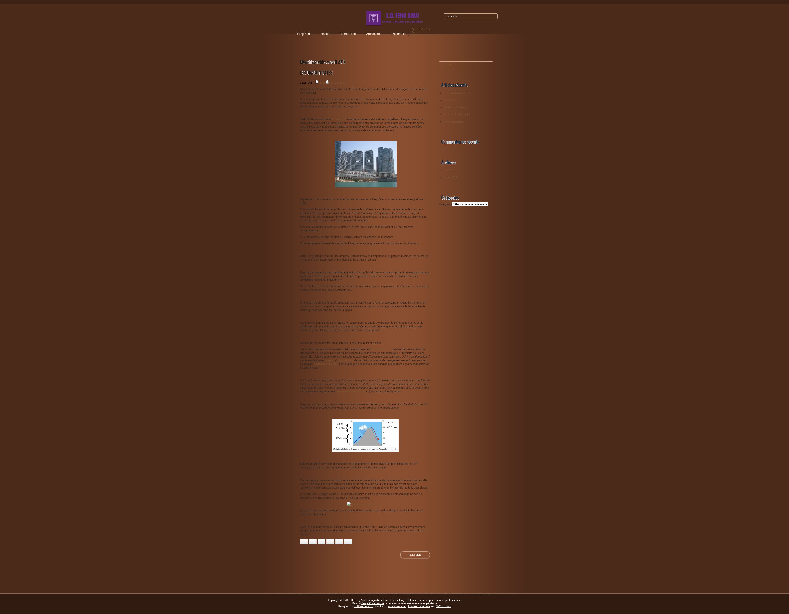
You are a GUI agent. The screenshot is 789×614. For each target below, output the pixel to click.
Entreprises (348, 34)
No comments (337, 82)
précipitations (345, 360)
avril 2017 (448, 170)
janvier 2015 (450, 177)
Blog (414, 35)
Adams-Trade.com (419, 606)
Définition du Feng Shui (457, 107)
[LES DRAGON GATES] (366, 186)
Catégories (445, 204)
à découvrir (338, 119)
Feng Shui (303, 34)
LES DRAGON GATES (457, 92)
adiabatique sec (381, 349)
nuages (329, 360)
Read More (415, 554)
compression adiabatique (350, 391)
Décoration (399, 34)
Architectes (373, 34)
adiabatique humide (325, 364)
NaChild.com (443, 606)
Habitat (325, 34)
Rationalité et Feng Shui (457, 114)
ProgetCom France (372, 603)
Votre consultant (453, 121)
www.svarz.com (397, 606)
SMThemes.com (363, 606)
